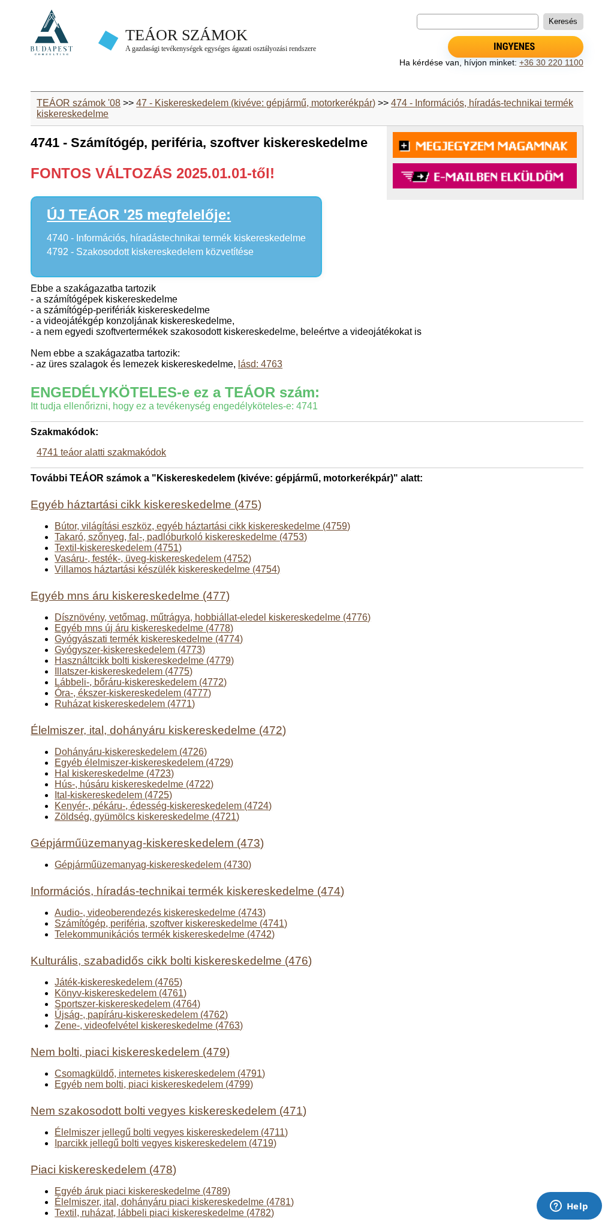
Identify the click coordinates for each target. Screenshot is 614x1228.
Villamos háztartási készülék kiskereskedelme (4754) (167, 569)
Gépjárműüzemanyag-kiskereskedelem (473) (147, 843)
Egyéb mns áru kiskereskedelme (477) (130, 595)
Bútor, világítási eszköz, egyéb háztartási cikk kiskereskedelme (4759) (202, 526)
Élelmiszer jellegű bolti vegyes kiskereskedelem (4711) (171, 1132)
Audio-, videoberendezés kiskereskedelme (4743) (160, 912)
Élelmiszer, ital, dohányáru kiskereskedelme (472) (158, 730)
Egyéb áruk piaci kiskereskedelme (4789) (142, 1191)
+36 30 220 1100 (551, 62)
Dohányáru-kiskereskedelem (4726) (131, 752)
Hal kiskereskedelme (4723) (114, 773)
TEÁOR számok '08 (79, 103)
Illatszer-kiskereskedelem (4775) (123, 671)
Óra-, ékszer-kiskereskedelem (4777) (133, 693)
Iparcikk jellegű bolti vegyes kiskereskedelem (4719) (165, 1143)
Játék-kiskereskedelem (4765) (118, 982)
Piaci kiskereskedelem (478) (103, 1169)
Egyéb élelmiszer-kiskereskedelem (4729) (144, 762)
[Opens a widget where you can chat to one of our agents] (569, 1207)
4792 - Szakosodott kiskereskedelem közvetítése (150, 252)
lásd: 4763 (260, 364)
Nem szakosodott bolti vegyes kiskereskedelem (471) (168, 1110)
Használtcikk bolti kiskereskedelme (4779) (144, 660)
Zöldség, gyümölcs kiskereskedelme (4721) (147, 816)
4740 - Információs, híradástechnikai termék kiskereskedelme (176, 238)
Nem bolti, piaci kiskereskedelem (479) (130, 1052)
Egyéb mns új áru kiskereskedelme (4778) (144, 628)
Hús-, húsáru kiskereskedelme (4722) (134, 784)
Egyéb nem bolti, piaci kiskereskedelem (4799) (154, 1084)
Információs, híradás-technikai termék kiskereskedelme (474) (187, 891)
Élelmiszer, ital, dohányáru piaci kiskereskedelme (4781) (174, 1202)
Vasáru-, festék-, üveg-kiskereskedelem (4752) (153, 558)
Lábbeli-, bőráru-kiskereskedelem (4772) (141, 682)
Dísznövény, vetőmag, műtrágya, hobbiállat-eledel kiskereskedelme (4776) (213, 617)
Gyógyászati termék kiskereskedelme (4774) (149, 639)
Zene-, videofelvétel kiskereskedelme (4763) (149, 1025)
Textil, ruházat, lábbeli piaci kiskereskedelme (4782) (164, 1213)
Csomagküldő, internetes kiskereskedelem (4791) (160, 1073)
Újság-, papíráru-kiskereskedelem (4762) (141, 1015)
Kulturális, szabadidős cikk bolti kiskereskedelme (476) (171, 960)
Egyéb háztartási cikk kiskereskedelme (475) (146, 504)
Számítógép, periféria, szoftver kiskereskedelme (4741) (171, 923)
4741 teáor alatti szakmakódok (101, 452)
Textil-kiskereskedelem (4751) (118, 548)
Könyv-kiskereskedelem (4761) (120, 993)
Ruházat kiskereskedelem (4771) (125, 704)
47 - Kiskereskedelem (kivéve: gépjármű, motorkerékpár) (255, 103)
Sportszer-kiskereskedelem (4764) (127, 1004)
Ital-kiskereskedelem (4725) (113, 795)
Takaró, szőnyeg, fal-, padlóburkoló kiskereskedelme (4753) (181, 537)
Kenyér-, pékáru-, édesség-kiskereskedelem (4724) (163, 806)
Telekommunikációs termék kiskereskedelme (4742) (165, 934)
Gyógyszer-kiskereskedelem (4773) (130, 650)
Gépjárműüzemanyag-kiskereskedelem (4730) (153, 864)
